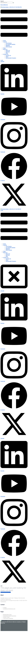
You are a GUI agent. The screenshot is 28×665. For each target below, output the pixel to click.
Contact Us (5, 54)
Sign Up (8, 662)
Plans (4, 48)
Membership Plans (7, 614)
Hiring (7, 56)
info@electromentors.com (9, 608)
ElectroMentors (4, 4)
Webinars (8, 45)
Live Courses (9, 43)
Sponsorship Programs (11, 58)
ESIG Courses (9, 46)
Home (4, 40)
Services (8, 51)
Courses (5, 41)
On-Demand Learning (10, 44)
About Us (5, 49)
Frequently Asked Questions (9, 615)
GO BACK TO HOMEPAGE (6, 592)
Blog (7, 53)
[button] (14, 23)
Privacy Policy (6, 617)
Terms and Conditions (8, 618)
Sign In (11, 662)
